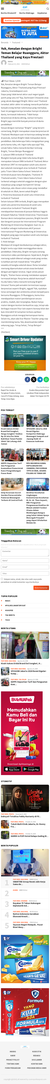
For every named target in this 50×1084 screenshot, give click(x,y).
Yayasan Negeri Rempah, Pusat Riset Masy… (28, 925)
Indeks (13, 1051)
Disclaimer (37, 1060)
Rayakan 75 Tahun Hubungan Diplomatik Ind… (27, 904)
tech (7, 620)
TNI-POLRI (22, 679)
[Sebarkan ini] (27, 379)
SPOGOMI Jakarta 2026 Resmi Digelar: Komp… (28, 672)
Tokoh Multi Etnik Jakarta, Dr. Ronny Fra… (28, 825)
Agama (15, 890)
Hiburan (24, 901)
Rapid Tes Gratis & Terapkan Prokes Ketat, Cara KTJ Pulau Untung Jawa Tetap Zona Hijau (12, 393)
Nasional (12, 661)
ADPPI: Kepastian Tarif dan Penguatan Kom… (29, 683)
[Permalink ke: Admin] (4, 62)
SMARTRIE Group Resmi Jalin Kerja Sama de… (29, 883)
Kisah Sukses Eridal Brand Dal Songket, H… (21, 663)
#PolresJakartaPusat (15, 605)
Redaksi (36, 1055)
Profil (11, 814)
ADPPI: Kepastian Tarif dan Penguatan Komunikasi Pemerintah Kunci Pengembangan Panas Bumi (12, 468)
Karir (12, 1055)
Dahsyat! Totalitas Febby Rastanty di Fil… (21, 816)
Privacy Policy (12, 1060)
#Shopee (9, 610)
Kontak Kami (36, 1064)
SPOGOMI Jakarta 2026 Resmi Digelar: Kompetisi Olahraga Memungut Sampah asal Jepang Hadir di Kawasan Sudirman (37, 435)
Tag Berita (10, 615)
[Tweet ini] (34, 379)
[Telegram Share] (40, 379)
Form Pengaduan (13, 1068)
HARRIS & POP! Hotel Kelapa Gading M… (29, 836)
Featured (4, 661)
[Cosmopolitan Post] (25, 8)
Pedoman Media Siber (36, 1068)
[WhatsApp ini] (46, 379)
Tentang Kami (13, 1064)
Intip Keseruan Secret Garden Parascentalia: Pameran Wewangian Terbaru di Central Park (11, 496)
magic (7, 601)
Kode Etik (36, 1051)
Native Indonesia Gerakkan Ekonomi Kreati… (26, 915)
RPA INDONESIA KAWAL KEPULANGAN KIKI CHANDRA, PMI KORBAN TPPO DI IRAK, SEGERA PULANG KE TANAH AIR (36, 468)
